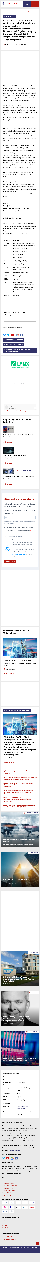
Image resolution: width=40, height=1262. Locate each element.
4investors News (8, 1188)
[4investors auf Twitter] (8, 335)
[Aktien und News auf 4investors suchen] (27, 4)
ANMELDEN (10, 561)
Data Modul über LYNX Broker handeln (20, 367)
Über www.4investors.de (15, 1247)
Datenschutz (34, 1247)
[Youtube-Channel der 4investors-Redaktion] (12, 335)
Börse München (8, 1193)
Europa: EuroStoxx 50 (10, 1239)
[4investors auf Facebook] (21, 335)
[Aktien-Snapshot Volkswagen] (11, 1211)
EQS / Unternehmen (14, 758)
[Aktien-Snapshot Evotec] (11, 1207)
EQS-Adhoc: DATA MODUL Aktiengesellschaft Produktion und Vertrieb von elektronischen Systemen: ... (18, 771)
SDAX (5, 1225)
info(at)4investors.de (14, 1150)
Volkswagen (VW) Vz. (25, 470)
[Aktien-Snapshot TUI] (32, 1207)
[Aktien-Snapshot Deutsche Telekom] (5, 1207)
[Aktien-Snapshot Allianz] (5, 1202)
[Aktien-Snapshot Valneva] (5, 1211)
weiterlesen (7, 442)
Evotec (21, 429)
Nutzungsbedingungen (18, 554)
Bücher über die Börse (10, 1181)
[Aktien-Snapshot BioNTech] (18, 1202)
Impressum (26, 1247)
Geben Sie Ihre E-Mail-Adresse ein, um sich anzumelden (19, 511)
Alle (35, 4)
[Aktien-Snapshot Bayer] (11, 1202)
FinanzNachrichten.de (10, 1190)
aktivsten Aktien (6, 1171)
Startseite (5, 1247)
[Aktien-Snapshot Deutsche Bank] (32, 1202)
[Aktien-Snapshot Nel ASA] (18, 1207)
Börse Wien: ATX (9, 1237)
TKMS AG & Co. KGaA (24, 450)
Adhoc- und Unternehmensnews (15, 11)
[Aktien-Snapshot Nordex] (25, 1207)
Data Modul (10, 16)
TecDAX (6, 1228)
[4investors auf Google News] (17, 335)
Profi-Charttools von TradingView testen (20, 411)
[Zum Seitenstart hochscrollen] (37, 1243)
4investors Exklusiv (9, 1183)
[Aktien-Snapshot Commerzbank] (25, 1202)
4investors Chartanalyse (10, 1185)
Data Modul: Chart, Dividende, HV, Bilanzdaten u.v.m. (19, 350)
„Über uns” (30, 1140)
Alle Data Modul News (14, 344)
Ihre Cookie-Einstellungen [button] (20, 1251)
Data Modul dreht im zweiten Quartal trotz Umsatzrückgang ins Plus (20, 663)
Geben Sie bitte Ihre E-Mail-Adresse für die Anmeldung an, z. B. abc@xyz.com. (19, 522)
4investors (5, 11)
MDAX (6, 1223)
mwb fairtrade (8, 1195)
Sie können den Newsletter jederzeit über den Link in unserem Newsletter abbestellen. (18, 535)
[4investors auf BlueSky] (4, 335)
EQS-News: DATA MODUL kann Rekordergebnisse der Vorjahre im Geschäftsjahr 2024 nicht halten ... (19, 806)
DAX (5, 1220)
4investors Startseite (14, 340)
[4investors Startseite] (9, 3)
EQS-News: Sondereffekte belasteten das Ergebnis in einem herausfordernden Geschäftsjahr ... (20, 778)
